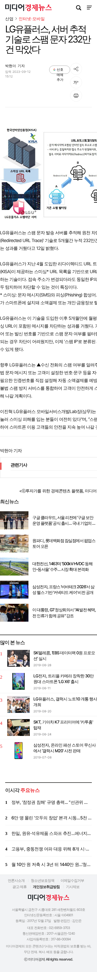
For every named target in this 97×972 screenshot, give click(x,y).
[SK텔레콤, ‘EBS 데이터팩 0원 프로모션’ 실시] (18, 658)
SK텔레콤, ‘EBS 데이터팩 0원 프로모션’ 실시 (64, 655)
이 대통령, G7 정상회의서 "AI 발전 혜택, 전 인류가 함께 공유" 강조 (64, 612)
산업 (9, 18)
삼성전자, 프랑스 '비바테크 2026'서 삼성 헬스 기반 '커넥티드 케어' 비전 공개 (63, 589)
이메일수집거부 (72, 880)
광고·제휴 (19, 886)
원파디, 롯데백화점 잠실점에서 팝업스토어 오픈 (63, 543)
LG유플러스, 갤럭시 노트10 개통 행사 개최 (65, 701)
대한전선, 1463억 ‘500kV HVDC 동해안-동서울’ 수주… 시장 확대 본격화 (62, 566)
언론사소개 (16, 880)
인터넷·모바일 (32, 19)
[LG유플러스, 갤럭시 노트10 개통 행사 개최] (18, 704)
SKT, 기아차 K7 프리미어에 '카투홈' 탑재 (63, 724)
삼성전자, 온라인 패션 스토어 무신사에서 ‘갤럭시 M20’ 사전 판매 (64, 747)
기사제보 (72, 886)
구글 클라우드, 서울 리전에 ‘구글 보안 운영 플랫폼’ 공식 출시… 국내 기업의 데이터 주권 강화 (64, 520)
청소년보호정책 (42, 880)
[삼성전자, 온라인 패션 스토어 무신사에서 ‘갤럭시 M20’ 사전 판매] (18, 750)
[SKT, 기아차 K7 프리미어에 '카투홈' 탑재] (18, 727)
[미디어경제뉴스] (28, 8)
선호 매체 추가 (60, 70)
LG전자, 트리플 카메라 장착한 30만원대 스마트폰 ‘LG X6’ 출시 (63, 678)
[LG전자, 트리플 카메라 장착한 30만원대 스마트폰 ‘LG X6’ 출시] (18, 681)
